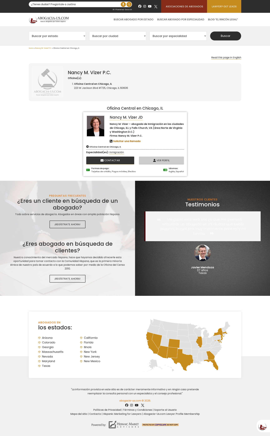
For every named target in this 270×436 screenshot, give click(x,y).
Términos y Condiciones (137, 410)
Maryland (48, 361)
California (91, 338)
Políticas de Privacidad (107, 410)
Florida (88, 342)
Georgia (47, 347)
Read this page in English (226, 57)
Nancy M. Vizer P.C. (43, 48)
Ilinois (88, 347)
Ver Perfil (163, 160)
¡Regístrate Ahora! (67, 224)
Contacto (95, 414)
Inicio (31, 48)
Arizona (47, 338)
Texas (46, 366)
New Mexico (92, 361)
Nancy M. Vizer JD (126, 117)
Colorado (48, 342)
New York (90, 352)
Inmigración (116, 152)
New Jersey (92, 356)
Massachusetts (52, 352)
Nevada (47, 356)
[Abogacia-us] (49, 19)
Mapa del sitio (78, 414)
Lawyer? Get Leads (224, 6)
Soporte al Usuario (165, 410)
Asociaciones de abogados (184, 6)
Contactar (112, 160)
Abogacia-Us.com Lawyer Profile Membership (171, 414)
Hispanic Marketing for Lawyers (122, 414)
